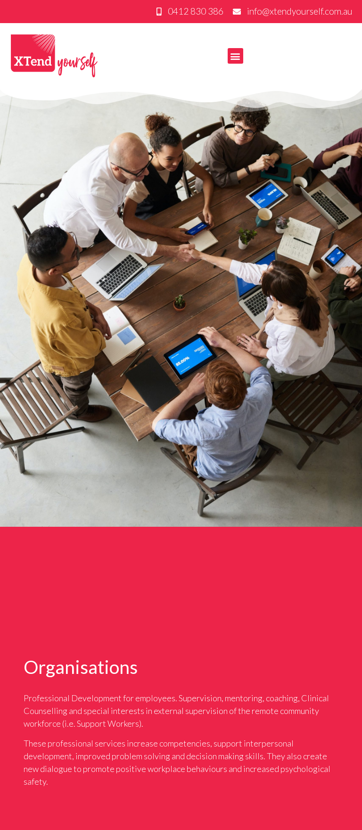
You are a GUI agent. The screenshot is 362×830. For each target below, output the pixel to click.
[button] (235, 56)
